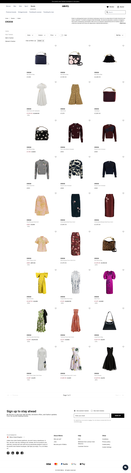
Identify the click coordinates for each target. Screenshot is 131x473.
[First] (8, 395)
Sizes (28, 35)
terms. (90, 420)
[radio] (74, 411)
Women (8, 6)
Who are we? (57, 439)
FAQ (79, 439)
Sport (26, 6)
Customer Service (83, 446)
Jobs (55, 441)
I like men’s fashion (98, 411)
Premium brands (11, 12)
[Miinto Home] (65, 6)
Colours (40, 35)
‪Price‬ (51, 35)
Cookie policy (106, 444)
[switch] (63, 35)
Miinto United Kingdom (16, 437)
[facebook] (22, 453)
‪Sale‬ (65, 35)
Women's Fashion (10, 41)
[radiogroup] (99, 411)
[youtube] (17, 453)
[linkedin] (12, 453)
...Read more (122, 23)
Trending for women (35, 12)
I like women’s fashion (82, 411)
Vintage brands (22, 12)
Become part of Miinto (60, 444)
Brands (33, 6)
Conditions (105, 439)
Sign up (118, 415)
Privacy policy (106, 441)
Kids (20, 6)
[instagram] (8, 453)
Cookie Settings (106, 447)
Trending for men (48, 12)
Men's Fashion (9, 38)
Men (15, 6)
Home (6, 18)
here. (80, 421)
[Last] (123, 395)
